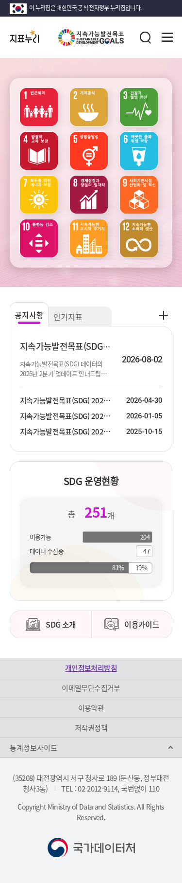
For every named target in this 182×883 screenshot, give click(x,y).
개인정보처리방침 (91, 668)
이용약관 (91, 708)
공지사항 (29, 315)
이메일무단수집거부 (91, 688)
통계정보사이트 (33, 747)
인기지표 (68, 317)
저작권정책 (91, 727)
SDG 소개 (61, 624)
